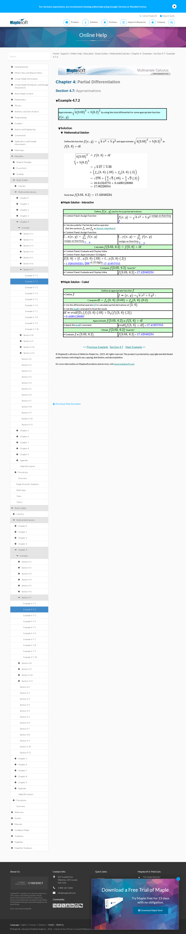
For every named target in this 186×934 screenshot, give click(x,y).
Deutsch (42, 925)
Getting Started (21, 67)
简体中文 (60, 925)
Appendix (24, 460)
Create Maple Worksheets (26, 79)
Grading (19, 174)
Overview (22, 478)
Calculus (22, 186)
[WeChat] (81, 906)
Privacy (70, 929)
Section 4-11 (28, 353)
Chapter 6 (24, 436)
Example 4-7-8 (31, 317)
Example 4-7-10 (32, 329)
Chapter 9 (24, 454)
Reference (19, 812)
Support (65, 53)
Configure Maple (22, 830)
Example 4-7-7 (31, 311)
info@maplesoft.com (67, 893)
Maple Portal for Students (27, 484)
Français (32, 925)
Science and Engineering (25, 129)
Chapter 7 (24, 442)
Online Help (76, 53)
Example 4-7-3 (31, 287)
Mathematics (20, 99)
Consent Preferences (83, 929)
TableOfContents (27, 466)
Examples (26, 227)
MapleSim (19, 842)
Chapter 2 (24, 210)
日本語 (51, 925)
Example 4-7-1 (31, 275)
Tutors (19, 502)
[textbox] (86, 112)
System (18, 818)
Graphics (19, 123)
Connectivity (20, 135)
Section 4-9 (28, 341)
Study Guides (22, 180)
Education (19, 156)
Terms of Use (60, 929)
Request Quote (168, 16)
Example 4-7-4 (31, 293)
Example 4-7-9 (31, 323)
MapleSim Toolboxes (23, 848)
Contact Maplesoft (149, 16)
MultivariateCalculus (27, 192)
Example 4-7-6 (31, 305)
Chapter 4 (24, 222)
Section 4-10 (28, 347)
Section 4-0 (27, 359)
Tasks (19, 496)
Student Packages (24, 162)
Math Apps (19, 150)
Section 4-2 (28, 239)
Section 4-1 (28, 233)
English (24, 925)
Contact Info (59, 871)
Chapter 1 (24, 204)
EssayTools (21, 168)
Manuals (18, 824)
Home (56, 53)
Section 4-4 (28, 251)
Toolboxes (19, 836)
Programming (20, 117)
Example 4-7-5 (31, 299)
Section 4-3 (28, 245)
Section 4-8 (28, 335)
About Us (15, 871)
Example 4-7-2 (31, 281)
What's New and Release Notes (28, 73)
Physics (18, 105)
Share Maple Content (24, 93)
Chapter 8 (24, 448)
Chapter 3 (24, 216)
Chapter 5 (24, 430)
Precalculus (23, 472)
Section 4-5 (28, 257)
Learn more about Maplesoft (20, 909)
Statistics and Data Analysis (27, 111)
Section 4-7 (28, 269)
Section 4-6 (28, 263)
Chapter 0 (24, 198)
